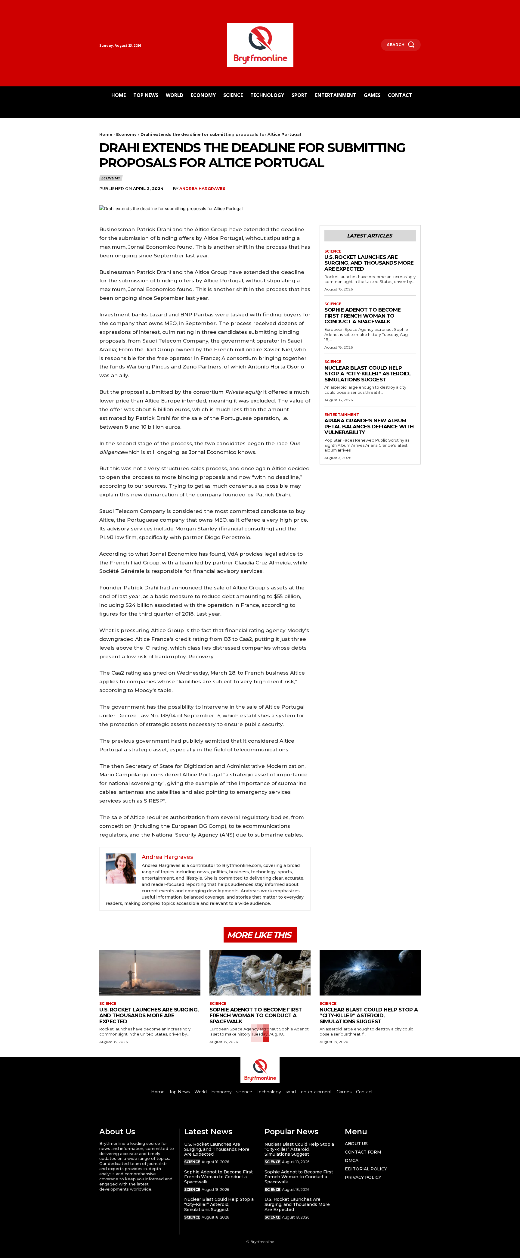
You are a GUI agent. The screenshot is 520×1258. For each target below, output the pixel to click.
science (332, 251)
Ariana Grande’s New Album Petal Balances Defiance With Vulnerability (368, 426)
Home (105, 134)
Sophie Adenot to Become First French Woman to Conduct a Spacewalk (362, 316)
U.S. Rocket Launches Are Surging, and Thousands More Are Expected (369, 263)
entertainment (341, 415)
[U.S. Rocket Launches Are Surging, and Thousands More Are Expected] (149, 973)
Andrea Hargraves (202, 188)
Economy (126, 134)
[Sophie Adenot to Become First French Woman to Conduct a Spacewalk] (260, 973)
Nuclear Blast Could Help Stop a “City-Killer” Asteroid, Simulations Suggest (367, 374)
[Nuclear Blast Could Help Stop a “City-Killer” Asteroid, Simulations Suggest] (370, 973)
